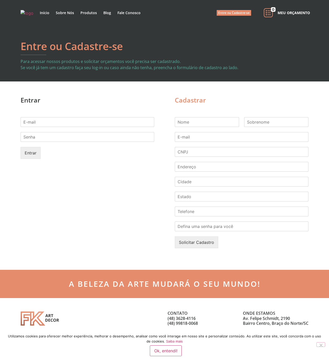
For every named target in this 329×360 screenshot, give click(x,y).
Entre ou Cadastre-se (234, 13)
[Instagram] (119, 318)
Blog (107, 12)
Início (44, 12)
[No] (320, 344)
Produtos (88, 12)
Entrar (30, 152)
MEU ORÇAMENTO (294, 12)
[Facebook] (108, 318)
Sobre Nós (65, 12)
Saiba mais (174, 341)
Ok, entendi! (165, 350)
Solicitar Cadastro (196, 242)
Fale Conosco (129, 12)
